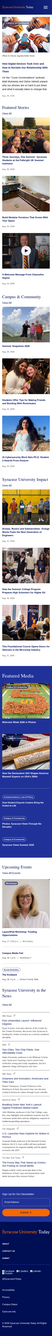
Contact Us (8, 1251)
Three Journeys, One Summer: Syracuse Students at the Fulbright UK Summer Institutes (24, 160)
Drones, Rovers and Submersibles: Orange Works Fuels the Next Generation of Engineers (25, 532)
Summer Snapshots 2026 (16, 346)
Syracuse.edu (9, 1311)
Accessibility (8, 1290)
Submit (24, 1212)
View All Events (11, 873)
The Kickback (9, 974)
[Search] (37, 7)
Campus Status (9, 1304)
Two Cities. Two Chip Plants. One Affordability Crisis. (20, 1051)
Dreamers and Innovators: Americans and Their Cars (25, 1080)
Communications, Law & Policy (18, 797)
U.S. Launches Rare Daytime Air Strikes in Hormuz (25, 1135)
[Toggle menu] (45, 7)
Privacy (6, 1297)
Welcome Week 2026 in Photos (19, 722)
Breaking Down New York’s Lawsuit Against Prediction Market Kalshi (21, 1106)
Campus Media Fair (12, 953)
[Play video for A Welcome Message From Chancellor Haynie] (26, 251)
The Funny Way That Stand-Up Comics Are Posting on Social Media (24, 1164)
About (5, 1244)
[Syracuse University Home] (17, 7)
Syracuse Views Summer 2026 (18, 845)
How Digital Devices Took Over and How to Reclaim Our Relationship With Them (25, 67)
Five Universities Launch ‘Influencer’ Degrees (22, 1022)
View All (7, 113)
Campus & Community (18, 23)
